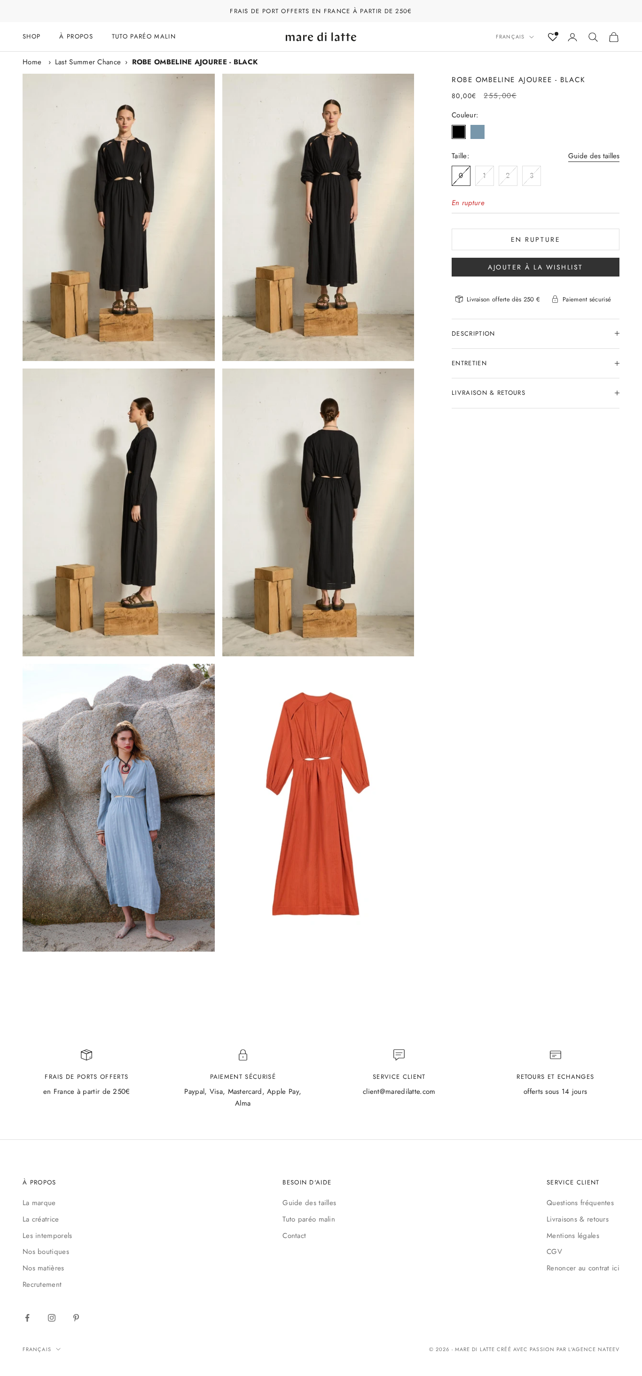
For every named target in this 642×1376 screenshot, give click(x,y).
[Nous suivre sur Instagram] (51, 1317)
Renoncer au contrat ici (583, 1268)
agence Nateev (595, 1349)
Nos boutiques (46, 1251)
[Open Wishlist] (552, 37)
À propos (76, 36)
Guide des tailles (593, 156)
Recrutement (42, 1284)
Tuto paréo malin (308, 1219)
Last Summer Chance (88, 62)
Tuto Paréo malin (144, 36)
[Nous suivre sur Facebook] (27, 1317)
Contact (294, 1235)
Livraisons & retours (578, 1219)
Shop (31, 36)
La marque (39, 1203)
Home (32, 62)
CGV (554, 1251)
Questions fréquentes (580, 1203)
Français (510, 37)
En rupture (535, 239)
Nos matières (43, 1268)
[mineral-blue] (477, 132)
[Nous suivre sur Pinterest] (76, 1317)
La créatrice (41, 1219)
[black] (459, 132)
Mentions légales (573, 1235)
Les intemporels (47, 1235)
